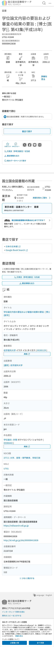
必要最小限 (14, 642)
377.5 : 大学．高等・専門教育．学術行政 (22, 457)
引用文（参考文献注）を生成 (18, 151)
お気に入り (8, 146)
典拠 (25, 354)
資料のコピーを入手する (11, 615)
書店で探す (27, 131)
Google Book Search (15, 250)
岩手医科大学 (10, 350)
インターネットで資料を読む (13, 612)
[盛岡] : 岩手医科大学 (13, 365)
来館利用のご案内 (40, 197)
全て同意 (40, 642)
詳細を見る (44, 78)
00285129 (41, 350)
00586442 (8, 442)
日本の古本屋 (12, 246)
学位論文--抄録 (10, 439)
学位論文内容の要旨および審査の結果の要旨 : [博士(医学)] (27, 313)
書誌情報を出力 (13, 155)
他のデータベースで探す (16, 160)
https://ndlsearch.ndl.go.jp (16, 525)
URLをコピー (15, 146)
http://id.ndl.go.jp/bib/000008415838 (21, 540)
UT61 (6, 468)
